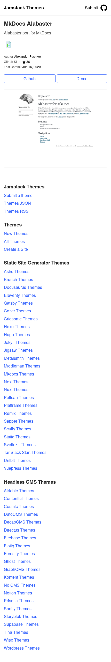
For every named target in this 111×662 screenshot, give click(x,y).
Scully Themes (17, 429)
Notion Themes (18, 593)
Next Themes (16, 382)
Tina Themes (16, 632)
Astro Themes (16, 271)
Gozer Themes (17, 311)
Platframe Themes (20, 405)
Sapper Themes (18, 421)
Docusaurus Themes (23, 287)
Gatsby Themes (18, 303)
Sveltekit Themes (20, 444)
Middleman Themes (22, 366)
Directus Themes (19, 530)
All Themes (14, 241)
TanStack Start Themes (25, 452)
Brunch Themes (18, 279)
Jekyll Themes (17, 342)
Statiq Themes (17, 437)
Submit (91, 8)
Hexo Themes (17, 326)
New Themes (16, 233)
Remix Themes (18, 413)
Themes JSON (17, 203)
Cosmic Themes (19, 506)
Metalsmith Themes (22, 358)
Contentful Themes (21, 498)
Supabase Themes (21, 624)
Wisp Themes (16, 640)
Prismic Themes (19, 601)
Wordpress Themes (22, 648)
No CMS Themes (20, 585)
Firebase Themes (20, 538)
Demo (82, 79)
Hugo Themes (17, 334)
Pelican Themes (19, 397)
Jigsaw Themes (18, 350)
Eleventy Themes (20, 295)
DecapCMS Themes (22, 522)
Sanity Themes (17, 609)
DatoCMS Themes (21, 514)
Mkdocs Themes (19, 374)
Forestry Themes (19, 553)
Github (29, 79)
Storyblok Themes (20, 616)
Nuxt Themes (16, 389)
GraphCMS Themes (22, 569)
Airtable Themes (19, 491)
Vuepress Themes (20, 468)
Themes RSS (16, 211)
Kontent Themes (19, 577)
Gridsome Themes (21, 319)
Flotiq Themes (17, 546)
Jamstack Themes (24, 7)
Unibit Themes (17, 460)
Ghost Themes (17, 561)
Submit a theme (18, 195)
